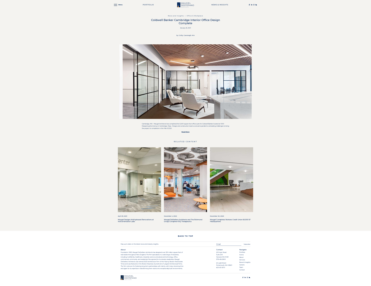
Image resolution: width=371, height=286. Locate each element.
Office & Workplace (195, 16)
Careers (241, 265)
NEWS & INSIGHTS (219, 5)
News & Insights (244, 262)
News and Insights (176, 16)
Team (241, 267)
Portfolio (242, 252)
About (241, 257)
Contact (242, 270)
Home (241, 255)
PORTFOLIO (148, 5)
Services (242, 260)
